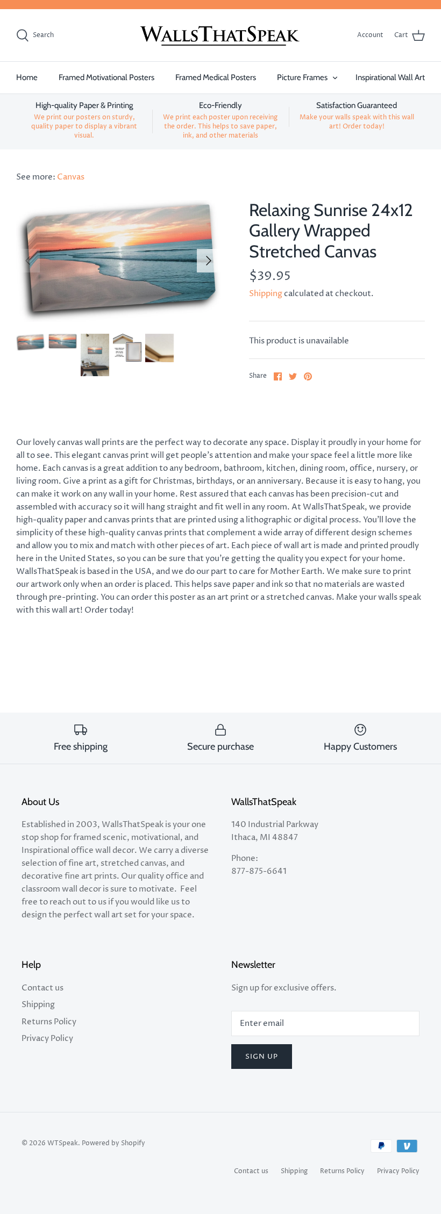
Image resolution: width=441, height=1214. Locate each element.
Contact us (42, 988)
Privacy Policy (47, 1038)
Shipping (265, 293)
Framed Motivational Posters (106, 77)
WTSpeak (62, 1143)
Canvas (70, 177)
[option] (118, 261)
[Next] (208, 260)
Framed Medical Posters (215, 77)
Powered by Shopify (113, 1143)
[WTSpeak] (220, 35)
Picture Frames (302, 77)
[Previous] (28, 260)
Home (27, 77)
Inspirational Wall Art (390, 77)
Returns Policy (49, 1022)
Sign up (261, 1056)
